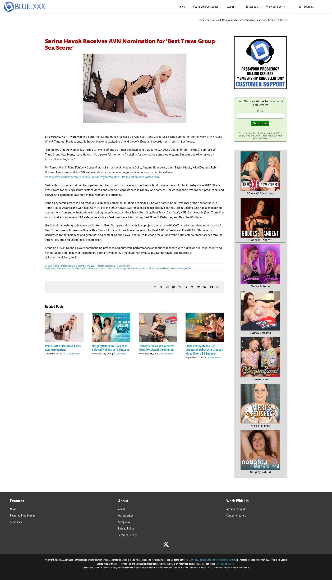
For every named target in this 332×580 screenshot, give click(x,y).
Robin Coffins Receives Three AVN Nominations (63, 348)
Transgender (184, 268)
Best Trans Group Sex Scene (122, 268)
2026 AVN (56, 268)
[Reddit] (167, 287)
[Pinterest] (198, 287)
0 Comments (123, 265)
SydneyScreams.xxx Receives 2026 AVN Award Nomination (156, 348)
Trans (174, 268)
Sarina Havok (163, 268)
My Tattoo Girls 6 (146, 268)
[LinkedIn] (174, 287)
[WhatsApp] (180, 287)
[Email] (217, 287)
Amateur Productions (82, 268)
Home (201, 20)
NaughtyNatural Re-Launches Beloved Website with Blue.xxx (110, 348)
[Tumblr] (192, 287)
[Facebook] (155, 287)
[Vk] (205, 287)
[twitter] (166, 544)
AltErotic (66, 268)
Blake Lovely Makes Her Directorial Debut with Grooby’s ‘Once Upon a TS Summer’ (204, 349)
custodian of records (224, 564)
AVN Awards (100, 268)
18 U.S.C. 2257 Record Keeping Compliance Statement (210, 560)
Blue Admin (53, 265)
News (112, 265)
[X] (161, 287)
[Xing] (211, 287)
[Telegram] (186, 287)
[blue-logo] (25, 2)
